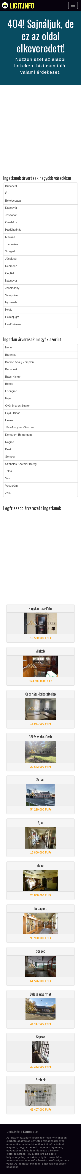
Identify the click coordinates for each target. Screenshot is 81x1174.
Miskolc (10, 237)
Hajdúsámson (13, 324)
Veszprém (11, 295)
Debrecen (11, 266)
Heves (9, 420)
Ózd (7, 193)
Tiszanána (11, 244)
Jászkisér (11, 258)
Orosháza (11, 222)
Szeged (10, 251)
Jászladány (12, 288)
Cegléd (9, 273)
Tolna (8, 471)
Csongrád (11, 391)
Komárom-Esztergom (18, 434)
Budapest (11, 186)
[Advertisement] (40, 130)
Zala (8, 493)
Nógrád (9, 442)
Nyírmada (11, 302)
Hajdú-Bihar (12, 413)
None (8, 347)
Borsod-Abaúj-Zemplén (19, 362)
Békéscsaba (13, 200)
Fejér (8, 398)
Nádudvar (11, 280)
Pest (8, 449)
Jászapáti (11, 215)
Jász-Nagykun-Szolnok (19, 427)
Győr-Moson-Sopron (17, 405)
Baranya (10, 354)
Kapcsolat (30, 1131)
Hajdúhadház (13, 229)
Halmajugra (12, 317)
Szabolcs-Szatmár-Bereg (21, 464)
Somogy (10, 456)
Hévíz (9, 309)
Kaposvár (11, 207)
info (22, 5)
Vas (7, 478)
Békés (9, 383)
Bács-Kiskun (13, 376)
